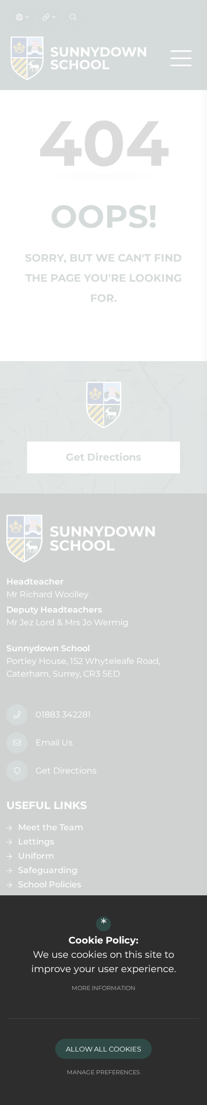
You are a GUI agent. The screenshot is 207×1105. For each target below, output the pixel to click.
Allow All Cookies (103, 1049)
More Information (103, 988)
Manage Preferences (103, 1072)
